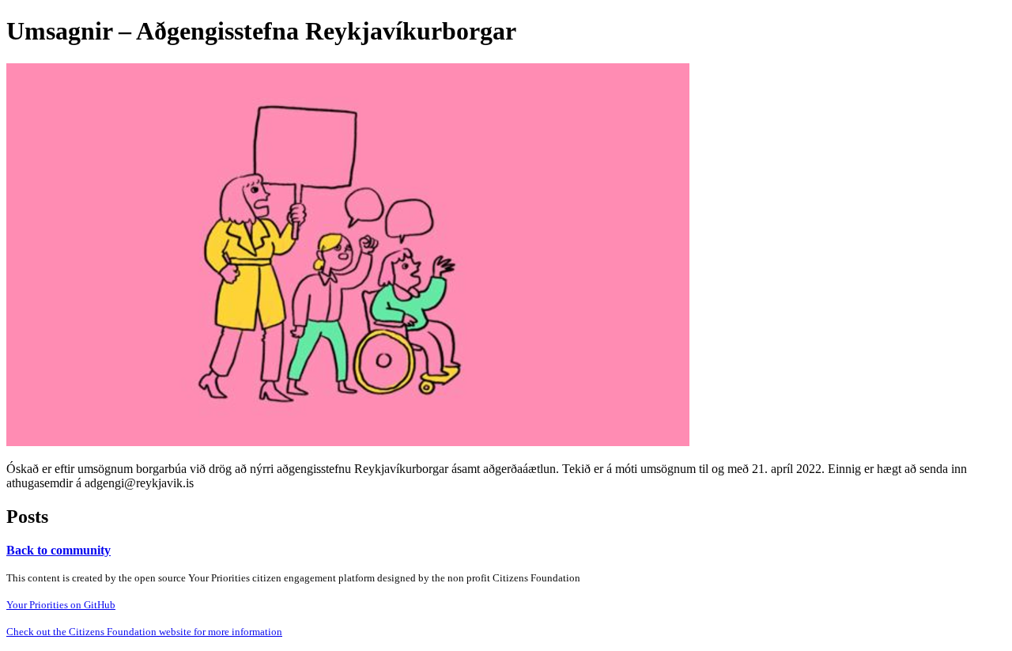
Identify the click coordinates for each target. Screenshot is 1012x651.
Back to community (58, 550)
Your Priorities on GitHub (60, 605)
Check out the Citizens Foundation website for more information (144, 632)
